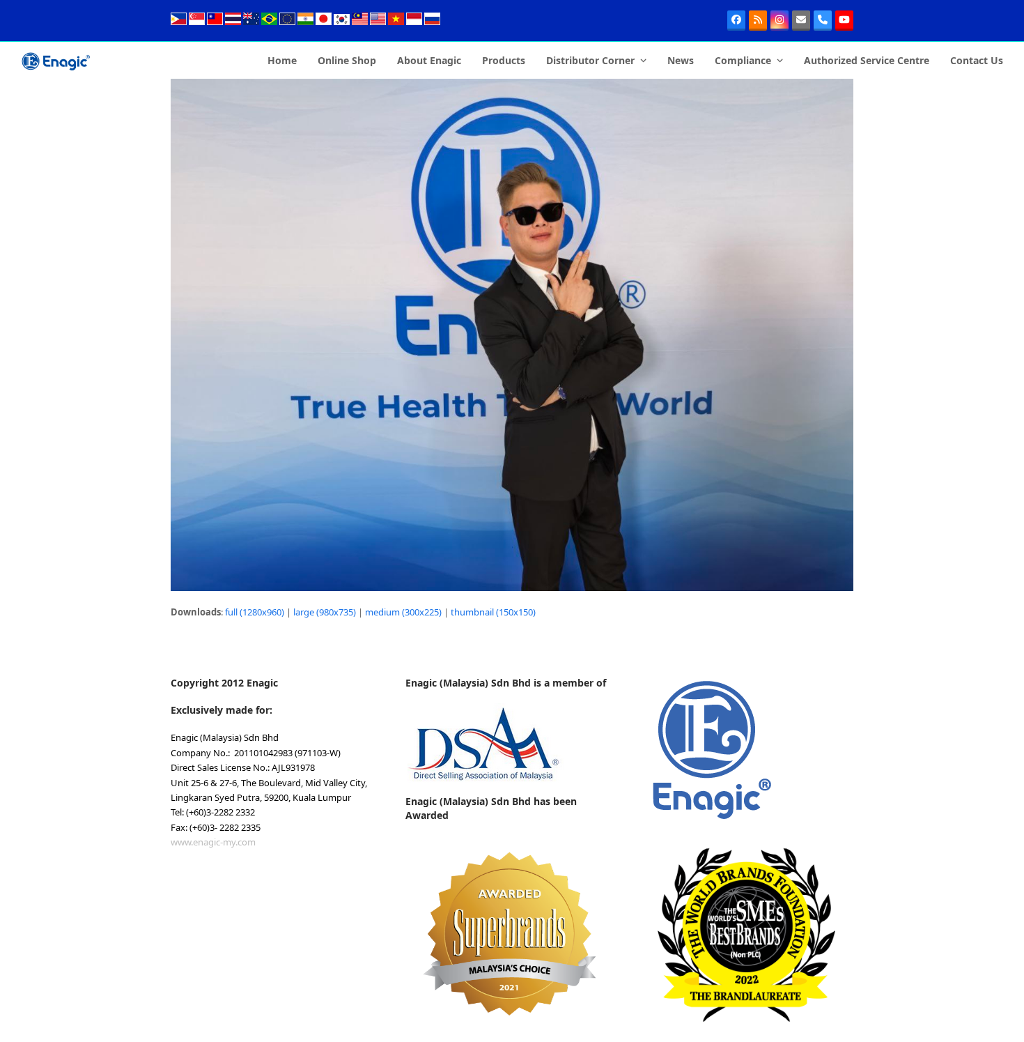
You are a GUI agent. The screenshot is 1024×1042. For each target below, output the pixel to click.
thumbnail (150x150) (493, 612)
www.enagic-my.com (213, 842)
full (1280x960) (254, 612)
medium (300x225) (403, 612)
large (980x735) (324, 612)
